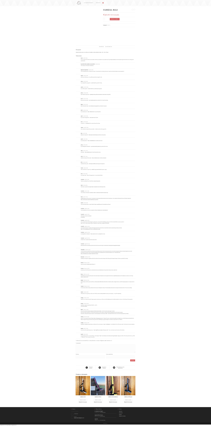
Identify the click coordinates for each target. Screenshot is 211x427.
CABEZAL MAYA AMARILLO (113, 396)
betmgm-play (89, 264)
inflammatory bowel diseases (93, 134)
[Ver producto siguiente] (134, 9)
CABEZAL (108, 25)
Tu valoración (78, 343)
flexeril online (90, 88)
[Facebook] (132, 2)
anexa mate (91, 117)
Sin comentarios (102, 412)
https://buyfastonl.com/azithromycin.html (98, 186)
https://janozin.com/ (94, 233)
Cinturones (121, 412)
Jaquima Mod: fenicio (99, 415)
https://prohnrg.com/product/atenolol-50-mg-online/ (89, 199)
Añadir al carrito (114, 19)
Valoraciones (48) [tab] (108, 46)
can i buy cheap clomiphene (111, 59)
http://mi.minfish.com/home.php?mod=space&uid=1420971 (110, 245)
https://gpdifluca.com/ (88, 152)
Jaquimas (120, 411)
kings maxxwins (94, 299)
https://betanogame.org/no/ (98, 318)
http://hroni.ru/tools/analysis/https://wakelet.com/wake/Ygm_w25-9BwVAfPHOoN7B (95, 223)
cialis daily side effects (92, 163)
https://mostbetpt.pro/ (107, 324)
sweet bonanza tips (116, 275)
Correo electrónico (109, 354)
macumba (108, 287)
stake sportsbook (103, 293)
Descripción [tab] (101, 46)
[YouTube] (135, 2)
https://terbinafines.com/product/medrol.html (88, 253)
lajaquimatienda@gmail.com (79, 417)
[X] (130, 2)
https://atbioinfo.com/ (91, 111)
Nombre (77, 354)
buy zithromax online (92, 77)
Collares (120, 414)
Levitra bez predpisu (84, 306)
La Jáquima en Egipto (99, 411)
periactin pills (93, 82)
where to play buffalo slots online (100, 281)
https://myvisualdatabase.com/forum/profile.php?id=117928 (90, 229)
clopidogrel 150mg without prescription (96, 94)
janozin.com (88, 239)
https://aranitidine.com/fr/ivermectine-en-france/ (102, 204)
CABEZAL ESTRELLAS (128, 396)
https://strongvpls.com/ (91, 175)
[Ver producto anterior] (132, 9)
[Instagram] (133, 2)
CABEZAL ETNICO (98, 396)
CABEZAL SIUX (83, 396)
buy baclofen (83, 217)
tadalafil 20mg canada (95, 169)
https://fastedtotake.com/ (92, 140)
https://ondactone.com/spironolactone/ (101, 210)
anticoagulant (88, 123)
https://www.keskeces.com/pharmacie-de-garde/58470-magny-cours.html (112, 335)
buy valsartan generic (92, 100)
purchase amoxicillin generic (95, 146)
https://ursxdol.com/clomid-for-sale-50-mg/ (101, 192)
